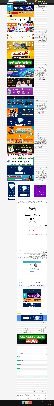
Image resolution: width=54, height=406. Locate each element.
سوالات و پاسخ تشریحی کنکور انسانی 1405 (42, 14)
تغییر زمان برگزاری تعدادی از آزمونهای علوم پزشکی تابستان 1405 (41, 175)
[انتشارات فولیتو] (20, 63)
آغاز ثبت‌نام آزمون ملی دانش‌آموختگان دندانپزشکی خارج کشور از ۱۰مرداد (40, 163)
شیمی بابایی (40, 396)
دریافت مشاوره (32, 271)
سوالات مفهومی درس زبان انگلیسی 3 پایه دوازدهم (42, 102)
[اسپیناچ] (20, 91)
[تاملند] (32, 300)
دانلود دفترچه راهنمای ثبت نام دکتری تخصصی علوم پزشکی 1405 (41, 36)
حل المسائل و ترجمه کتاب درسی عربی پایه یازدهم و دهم (41, 114)
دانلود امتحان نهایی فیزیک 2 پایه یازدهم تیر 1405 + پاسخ (41, 80)
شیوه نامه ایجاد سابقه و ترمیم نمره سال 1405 (42, 140)
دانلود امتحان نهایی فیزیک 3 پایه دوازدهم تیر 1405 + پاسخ (41, 74)
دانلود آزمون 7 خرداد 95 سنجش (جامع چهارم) (27, 390)
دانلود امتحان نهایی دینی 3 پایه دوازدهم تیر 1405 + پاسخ (41, 139)
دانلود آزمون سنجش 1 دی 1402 (28, 330)
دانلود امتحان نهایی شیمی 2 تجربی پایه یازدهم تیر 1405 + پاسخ (41, 79)
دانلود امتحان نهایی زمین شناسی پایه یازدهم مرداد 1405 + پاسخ (41, 62)
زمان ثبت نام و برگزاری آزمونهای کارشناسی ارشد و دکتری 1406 (41, 26)
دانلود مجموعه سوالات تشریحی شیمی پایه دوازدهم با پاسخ (41, 176)
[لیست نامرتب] (22, 353)
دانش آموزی (45, 3)
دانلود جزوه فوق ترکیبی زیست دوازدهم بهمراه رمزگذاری (42, 133)
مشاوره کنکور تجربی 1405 (33, 394)
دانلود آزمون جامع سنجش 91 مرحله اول (27, 386)
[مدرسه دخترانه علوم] (20, 112)
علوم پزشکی (41, 3)
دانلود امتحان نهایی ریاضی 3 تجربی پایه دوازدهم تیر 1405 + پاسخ (41, 109)
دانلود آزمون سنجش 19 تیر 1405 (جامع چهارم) (27, 323)
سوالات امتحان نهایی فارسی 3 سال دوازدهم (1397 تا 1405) (41, 136)
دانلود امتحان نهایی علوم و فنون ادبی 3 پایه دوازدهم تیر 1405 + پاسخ (40, 61)
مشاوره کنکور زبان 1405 (39, 398)
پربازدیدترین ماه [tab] (37, 5)
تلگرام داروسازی (23, 401)
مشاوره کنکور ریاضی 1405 (45, 396)
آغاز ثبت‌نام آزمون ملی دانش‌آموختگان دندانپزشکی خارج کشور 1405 (40, 67)
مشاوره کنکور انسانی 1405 (27, 394)
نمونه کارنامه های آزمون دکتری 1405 (43, 107)
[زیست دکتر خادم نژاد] (20, 29)
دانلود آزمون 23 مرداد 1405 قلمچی (43, 45)
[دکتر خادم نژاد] (20, 148)
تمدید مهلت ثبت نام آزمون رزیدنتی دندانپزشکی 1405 (42, 180)
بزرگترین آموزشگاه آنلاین (39, 394)
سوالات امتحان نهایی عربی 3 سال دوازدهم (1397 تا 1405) (41, 111)
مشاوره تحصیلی (28, 398)
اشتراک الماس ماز (45, 395)
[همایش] (20, 82)
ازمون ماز (22, 396)
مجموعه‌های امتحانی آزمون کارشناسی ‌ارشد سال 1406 (42, 173)
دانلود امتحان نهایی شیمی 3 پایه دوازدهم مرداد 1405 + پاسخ (41, 75)
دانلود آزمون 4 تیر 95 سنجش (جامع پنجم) (27, 388)
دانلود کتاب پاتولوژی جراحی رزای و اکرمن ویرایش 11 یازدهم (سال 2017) (40, 142)
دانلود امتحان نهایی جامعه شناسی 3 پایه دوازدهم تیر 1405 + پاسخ (41, 81)
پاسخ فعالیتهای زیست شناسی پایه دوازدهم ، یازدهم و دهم (41, 169)
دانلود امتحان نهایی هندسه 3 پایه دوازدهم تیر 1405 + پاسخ (41, 60)
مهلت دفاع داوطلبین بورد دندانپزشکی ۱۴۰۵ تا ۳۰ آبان (42, 165)
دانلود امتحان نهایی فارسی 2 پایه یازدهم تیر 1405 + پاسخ (41, 135)
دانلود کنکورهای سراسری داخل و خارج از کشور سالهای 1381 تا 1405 (40, 387)
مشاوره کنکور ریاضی (21, 394)
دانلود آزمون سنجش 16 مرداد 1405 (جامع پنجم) (42, 48)
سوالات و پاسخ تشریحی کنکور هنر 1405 (43, 386)
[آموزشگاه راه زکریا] (20, 97)
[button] (46, 268)
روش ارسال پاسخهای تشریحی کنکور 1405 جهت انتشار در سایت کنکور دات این (40, 388)
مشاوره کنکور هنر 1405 (27, 395)
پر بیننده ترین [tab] (29, 376)
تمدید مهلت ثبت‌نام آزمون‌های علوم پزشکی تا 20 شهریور (41, 78)
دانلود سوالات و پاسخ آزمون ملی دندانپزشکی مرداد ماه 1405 (41, 6)
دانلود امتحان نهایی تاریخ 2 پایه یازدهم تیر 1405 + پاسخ (41, 110)
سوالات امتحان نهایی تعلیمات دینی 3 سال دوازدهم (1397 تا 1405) (41, 148)
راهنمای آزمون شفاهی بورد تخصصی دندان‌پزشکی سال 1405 (41, 108)
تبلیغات (35, 3)
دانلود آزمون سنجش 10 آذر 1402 (43, 331)
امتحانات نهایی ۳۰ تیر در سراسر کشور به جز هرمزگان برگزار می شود (41, 106)
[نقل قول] (23, 353)
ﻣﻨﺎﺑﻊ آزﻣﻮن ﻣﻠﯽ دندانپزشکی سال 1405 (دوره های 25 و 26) (41, 64)
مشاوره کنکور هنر (46, 394)
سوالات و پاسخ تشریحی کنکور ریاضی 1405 (42, 13)
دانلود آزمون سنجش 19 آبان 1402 (28, 331)
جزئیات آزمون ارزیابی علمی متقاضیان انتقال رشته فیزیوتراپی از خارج (40, 164)
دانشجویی (38, 3)
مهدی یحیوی (34, 398)
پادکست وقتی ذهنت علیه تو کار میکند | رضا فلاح (42, 178)
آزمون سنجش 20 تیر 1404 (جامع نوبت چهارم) (42, 325)
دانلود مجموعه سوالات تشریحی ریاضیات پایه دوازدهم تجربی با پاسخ (40, 179)
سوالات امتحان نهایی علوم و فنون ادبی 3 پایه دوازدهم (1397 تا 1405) (40, 73)
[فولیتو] (20, 24)
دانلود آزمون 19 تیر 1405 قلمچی (43, 150)
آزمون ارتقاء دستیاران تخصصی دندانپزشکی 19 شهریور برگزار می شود (40, 147)
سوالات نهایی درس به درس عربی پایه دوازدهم (42, 115)
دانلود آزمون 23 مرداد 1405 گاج (43, 39)
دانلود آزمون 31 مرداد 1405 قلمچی (43, 10)
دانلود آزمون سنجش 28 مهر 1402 (43, 332)
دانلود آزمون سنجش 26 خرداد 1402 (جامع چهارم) (27, 332)
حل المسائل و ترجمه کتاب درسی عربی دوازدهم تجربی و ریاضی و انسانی (40, 113)
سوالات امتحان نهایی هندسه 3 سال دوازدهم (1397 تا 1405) (41, 72)
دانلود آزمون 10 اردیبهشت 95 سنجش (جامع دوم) (27, 391)
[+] (26, 353)
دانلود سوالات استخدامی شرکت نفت (20, 395)
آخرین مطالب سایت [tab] (44, 376)
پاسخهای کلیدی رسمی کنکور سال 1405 (43, 11)
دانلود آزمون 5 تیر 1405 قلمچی (43, 166)
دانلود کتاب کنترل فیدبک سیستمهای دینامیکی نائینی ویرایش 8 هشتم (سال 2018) (39, 390)
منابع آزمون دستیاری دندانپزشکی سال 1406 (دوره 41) (42, 77)
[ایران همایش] (20, 161)
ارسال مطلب (50, 401)
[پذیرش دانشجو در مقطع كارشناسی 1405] (20, 72)
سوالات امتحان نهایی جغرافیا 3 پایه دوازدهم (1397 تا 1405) (41, 132)
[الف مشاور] (20, 130)
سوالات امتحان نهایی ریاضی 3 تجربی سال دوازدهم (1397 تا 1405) (41, 130)
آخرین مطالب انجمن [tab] (37, 376)
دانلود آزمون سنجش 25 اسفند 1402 (43, 328)
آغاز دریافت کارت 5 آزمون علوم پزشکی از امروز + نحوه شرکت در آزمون (40, 30)
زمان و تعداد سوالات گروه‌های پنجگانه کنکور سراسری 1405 (41, 389)
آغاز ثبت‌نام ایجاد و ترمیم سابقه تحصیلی (43, 167)
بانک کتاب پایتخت (39, 395)
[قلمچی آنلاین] (20, 154)
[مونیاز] (20, 103)
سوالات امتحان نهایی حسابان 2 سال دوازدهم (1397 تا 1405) (41, 131)
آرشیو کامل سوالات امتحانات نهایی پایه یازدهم (42, 95)
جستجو (7, 3)
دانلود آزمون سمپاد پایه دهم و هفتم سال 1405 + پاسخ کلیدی (41, 172)
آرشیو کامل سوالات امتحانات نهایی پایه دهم (42, 96)
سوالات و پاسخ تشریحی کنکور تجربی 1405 (42, 12)
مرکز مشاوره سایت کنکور (29, 3)
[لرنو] (20, 54)
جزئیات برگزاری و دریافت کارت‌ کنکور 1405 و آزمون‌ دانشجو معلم (41, 46)
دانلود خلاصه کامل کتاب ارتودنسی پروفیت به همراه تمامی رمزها (41, 105)
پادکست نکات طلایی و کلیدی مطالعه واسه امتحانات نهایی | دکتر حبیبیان (40, 149)
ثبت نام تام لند (34, 396)
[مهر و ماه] (20, 8)
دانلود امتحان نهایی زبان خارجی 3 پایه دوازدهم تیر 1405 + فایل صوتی (40, 82)
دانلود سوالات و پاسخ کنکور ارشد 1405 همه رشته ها (42, 99)
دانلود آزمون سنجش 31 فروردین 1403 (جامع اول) (27, 327)
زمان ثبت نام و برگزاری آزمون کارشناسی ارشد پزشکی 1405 (41, 145)
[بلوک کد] (24, 353)
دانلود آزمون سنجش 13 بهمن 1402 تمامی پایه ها (27, 329)
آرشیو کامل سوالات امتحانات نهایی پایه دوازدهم (42, 94)
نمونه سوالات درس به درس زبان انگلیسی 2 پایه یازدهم (42, 103)
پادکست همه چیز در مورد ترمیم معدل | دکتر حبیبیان (42, 168)
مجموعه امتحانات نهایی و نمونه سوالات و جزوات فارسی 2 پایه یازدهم (40, 141)
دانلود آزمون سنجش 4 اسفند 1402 (43, 329)
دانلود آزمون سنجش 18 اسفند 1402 (28, 328)
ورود (17, 348)
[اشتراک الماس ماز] (20, 121)
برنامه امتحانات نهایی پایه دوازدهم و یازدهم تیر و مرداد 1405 (41, 151)
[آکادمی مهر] (20, 139)
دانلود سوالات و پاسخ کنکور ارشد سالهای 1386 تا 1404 (42, 138)
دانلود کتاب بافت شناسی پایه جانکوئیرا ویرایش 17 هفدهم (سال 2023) (40, 177)
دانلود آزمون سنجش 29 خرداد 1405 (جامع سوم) (42, 170)
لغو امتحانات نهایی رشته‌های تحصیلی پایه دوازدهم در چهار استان (41, 129)
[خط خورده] (20, 353)
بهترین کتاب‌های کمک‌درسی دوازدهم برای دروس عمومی (41, 41)
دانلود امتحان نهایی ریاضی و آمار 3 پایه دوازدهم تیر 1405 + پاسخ (41, 98)
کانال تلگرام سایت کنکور (27, 202)
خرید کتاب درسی (27, 396)
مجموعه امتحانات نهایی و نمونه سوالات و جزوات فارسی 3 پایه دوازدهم (40, 137)
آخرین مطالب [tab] (44, 5)
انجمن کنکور (33, 3)
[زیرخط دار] (19, 353)
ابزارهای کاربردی (24, 3)
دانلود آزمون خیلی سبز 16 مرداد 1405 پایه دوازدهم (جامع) (41, 47)
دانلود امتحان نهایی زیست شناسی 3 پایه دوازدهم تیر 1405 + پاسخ (41, 97)
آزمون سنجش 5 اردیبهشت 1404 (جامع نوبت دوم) (27, 325)
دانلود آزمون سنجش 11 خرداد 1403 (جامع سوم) (27, 326)
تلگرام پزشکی (31, 401)
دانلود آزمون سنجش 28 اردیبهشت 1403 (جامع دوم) (42, 327)
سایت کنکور (35, 202)
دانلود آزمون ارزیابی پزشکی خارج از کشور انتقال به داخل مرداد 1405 (40, 7)
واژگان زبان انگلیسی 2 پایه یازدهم (43, 104)
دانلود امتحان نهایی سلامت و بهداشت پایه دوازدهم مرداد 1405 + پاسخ (40, 63)
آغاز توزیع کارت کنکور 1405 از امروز (43, 33)
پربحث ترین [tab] (21, 376)
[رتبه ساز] (20, 20)
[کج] (18, 353)
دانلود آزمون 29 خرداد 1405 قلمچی (43, 174)
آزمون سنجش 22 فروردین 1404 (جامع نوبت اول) (42, 326)
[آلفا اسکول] (20, 36)
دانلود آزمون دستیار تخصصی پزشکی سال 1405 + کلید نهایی (41, 42)
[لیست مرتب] (21, 353)
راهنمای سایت (47, 401)
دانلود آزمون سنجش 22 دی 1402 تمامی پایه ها (42, 330)
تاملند (34, 395)
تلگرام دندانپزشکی (27, 401)
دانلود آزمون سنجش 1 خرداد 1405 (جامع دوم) (27, 324)
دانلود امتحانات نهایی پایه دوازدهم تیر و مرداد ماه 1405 (42, 40)
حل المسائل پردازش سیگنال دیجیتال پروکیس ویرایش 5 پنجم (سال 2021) (40, 391)
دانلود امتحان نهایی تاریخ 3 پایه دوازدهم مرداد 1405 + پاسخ (41, 76)
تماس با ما (44, 401)
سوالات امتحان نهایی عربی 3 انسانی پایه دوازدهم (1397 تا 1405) (41, 112)
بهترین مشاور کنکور (45, 398)
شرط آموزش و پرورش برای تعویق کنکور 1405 (42, 116)
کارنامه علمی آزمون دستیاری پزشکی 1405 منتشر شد (42, 27)
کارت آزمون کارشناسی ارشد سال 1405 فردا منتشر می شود (41, 146)
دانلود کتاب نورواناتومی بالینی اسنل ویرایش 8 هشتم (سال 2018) (41, 171)
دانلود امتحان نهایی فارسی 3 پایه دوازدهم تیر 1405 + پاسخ (41, 134)
